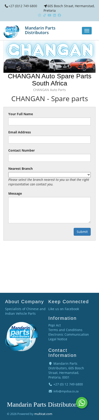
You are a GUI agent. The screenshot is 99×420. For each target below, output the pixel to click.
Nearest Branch (20, 168)
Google (40, 285)
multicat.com (43, 414)
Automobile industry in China (72, 285)
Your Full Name (20, 114)
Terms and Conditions (65, 330)
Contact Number (21, 150)
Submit (82, 231)
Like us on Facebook (63, 309)
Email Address (19, 132)
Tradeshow (22, 285)
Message (15, 193)
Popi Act (54, 325)
